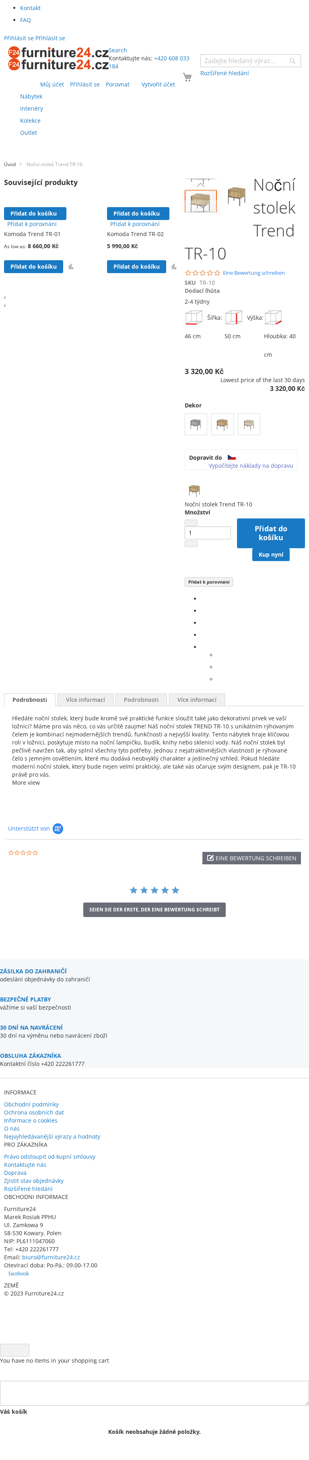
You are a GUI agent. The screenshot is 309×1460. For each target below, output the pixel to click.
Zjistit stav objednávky (34, 1180)
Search (118, 50)
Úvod (10, 164)
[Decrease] (191, 523)
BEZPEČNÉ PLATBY (25, 999)
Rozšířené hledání (28, 1189)
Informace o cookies (31, 1120)
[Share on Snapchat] (219, 667)
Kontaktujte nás (25, 1164)
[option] (196, 424)
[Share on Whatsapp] (219, 655)
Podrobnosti (29, 699)
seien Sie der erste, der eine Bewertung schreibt (154, 909)
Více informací (85, 699)
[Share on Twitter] (203, 611)
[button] (201, 185)
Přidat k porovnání (208, 582)
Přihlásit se (85, 84)
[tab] (30, 699)
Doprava (15, 1172)
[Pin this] (203, 635)
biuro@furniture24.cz (51, 1257)
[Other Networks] (203, 647)
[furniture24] (58, 58)
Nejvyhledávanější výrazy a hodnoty (52, 1136)
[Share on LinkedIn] (203, 623)
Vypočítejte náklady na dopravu (251, 465)
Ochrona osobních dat (34, 1112)
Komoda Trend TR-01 (32, 234)
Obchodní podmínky (31, 1104)
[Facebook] (203, 599)
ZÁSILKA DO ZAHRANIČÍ (33, 971)
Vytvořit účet (158, 84)
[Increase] (191, 544)
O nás (12, 1128)
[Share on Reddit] (219, 679)
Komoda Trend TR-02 (135, 234)
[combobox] (250, 60)
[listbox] (245, 425)
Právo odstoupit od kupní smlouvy (49, 1156)
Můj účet (52, 84)
